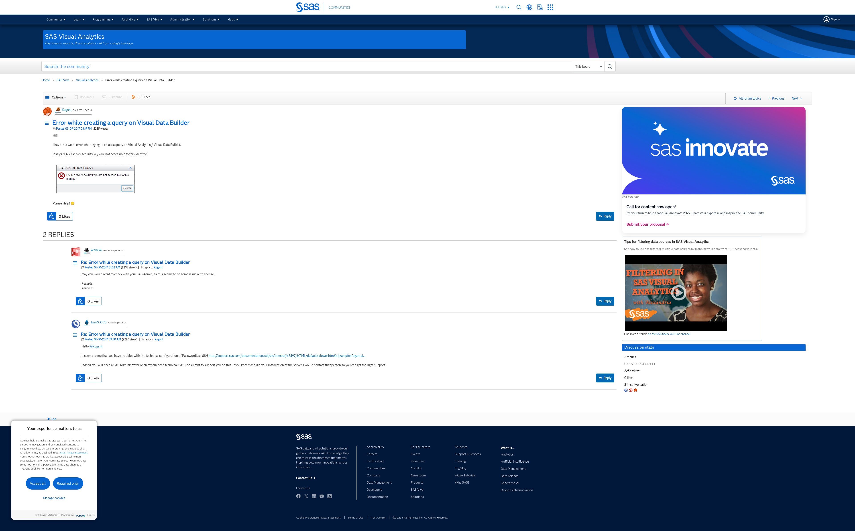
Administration (181, 19)
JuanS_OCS (98, 322)
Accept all (38, 483)
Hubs (231, 19)
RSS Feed (144, 97)
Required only (68, 483)
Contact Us (540, 7)
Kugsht (67, 110)
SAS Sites (550, 7)
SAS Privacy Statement (74, 452)
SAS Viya (153, 19)
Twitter (306, 496)
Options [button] (57, 97)
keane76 (96, 250)
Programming (102, 19)
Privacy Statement (330, 517)
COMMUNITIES (339, 8)
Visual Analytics (87, 80)
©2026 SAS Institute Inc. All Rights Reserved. (420, 517)
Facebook (298, 496)
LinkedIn (314, 496)
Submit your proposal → (648, 224)
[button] (48, 123)
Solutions (210, 19)
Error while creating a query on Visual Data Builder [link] (140, 80)
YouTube (322, 496)
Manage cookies (54, 498)
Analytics (128, 19)
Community (55, 19)
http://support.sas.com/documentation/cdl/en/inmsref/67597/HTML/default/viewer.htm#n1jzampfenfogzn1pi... (287, 356)
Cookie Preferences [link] (307, 517)
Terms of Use (355, 517)
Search (519, 7)
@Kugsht (96, 346)
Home (46, 80)
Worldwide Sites (529, 7)
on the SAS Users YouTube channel (669, 334)
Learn (77, 19)
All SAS (500, 7)
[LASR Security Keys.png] (95, 178)
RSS (329, 496)
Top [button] (53, 419)
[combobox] (328, 66)
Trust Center (377, 517)
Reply (607, 216)
